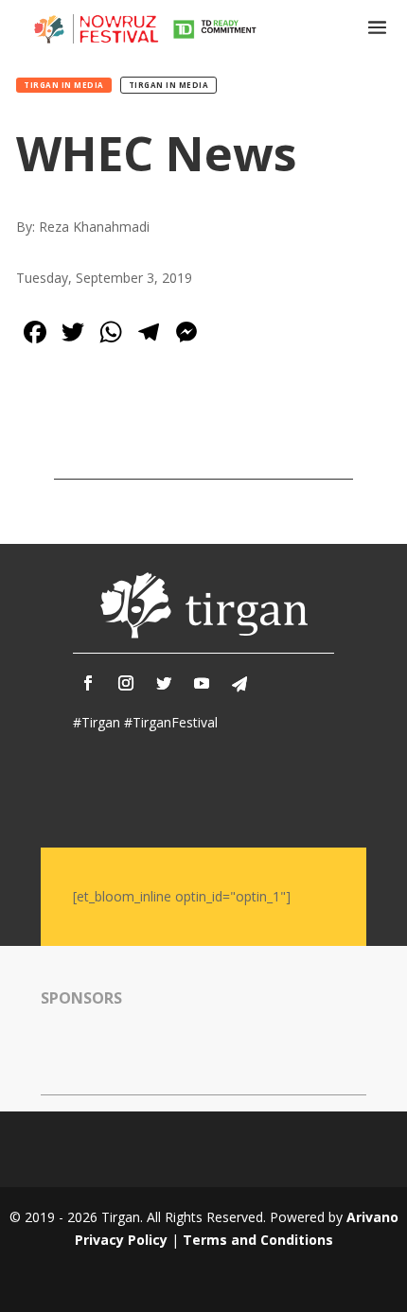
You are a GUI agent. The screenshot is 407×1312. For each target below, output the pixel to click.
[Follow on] (239, 684)
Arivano (372, 1217)
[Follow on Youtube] (201, 683)
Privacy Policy (121, 1240)
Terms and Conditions (258, 1240)
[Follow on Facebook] (88, 683)
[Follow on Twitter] (164, 683)
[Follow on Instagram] (126, 683)
